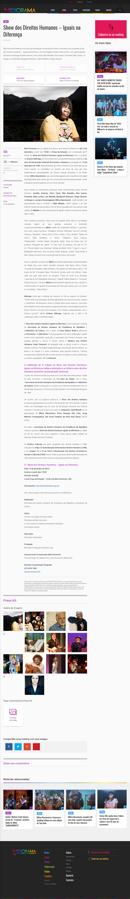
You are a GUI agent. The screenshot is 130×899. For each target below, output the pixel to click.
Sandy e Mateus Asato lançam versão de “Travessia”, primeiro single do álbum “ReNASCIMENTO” (17, 821)
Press (75, 10)
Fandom (108, 10)
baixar (18, 621)
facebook (8, 746)
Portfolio (69, 867)
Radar (97, 10)
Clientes (68, 871)
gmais (27, 746)
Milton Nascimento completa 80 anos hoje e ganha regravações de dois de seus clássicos (80, 820)
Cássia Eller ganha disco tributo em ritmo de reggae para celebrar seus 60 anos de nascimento (111, 820)
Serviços (68, 860)
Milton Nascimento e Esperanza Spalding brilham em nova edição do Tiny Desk (49, 820)
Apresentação (70, 856)
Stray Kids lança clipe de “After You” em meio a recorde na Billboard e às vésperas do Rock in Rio (110, 128)
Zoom (64, 10)
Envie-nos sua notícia (100, 858)
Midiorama (14, 162)
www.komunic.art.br (32, 572)
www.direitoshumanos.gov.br (47, 486)
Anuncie (80, 2)
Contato (89, 2)
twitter (18, 746)
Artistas (47, 880)
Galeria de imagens (50, 884)
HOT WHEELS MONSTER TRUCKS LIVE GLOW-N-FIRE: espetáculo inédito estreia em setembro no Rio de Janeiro (110, 84)
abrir (8, 621)
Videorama (86, 10)
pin (36, 746)
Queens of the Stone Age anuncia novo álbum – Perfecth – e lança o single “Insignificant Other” (110, 169)
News (53, 10)
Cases (68, 864)
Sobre (71, 2)
